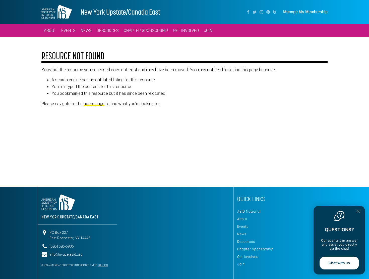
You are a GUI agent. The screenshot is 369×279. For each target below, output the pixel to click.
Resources (246, 241)
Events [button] (68, 30)
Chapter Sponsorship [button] (146, 30)
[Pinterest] (268, 12)
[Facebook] (248, 12)
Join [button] (208, 30)
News (242, 234)
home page (94, 103)
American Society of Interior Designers (56, 12)
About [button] (50, 30)
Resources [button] (108, 30)
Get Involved (248, 256)
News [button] (86, 30)
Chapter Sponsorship (255, 249)
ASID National (249, 211)
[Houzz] (274, 12)
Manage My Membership (305, 12)
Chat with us (339, 263)
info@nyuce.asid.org (65, 254)
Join (241, 264)
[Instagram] (261, 12)
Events (243, 226)
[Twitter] (255, 12)
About (242, 219)
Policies (103, 265)
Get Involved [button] (186, 30)
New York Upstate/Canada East (120, 12)
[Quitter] (358, 212)
